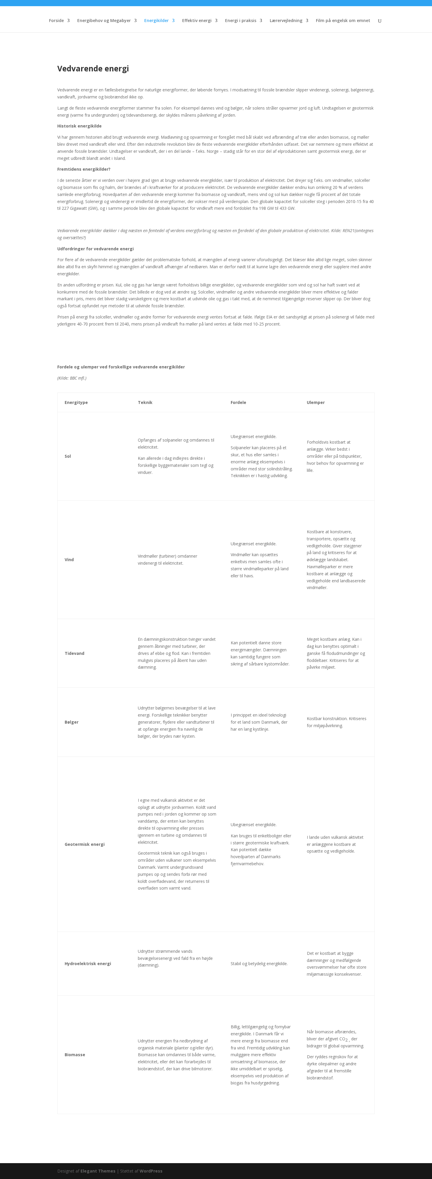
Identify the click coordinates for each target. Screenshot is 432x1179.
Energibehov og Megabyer (104, 21)
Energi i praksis (240, 21)
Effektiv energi (197, 21)
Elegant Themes (98, 1171)
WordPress (151, 1171)
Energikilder (156, 21)
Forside (56, 21)
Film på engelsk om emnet (343, 21)
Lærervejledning (286, 21)
